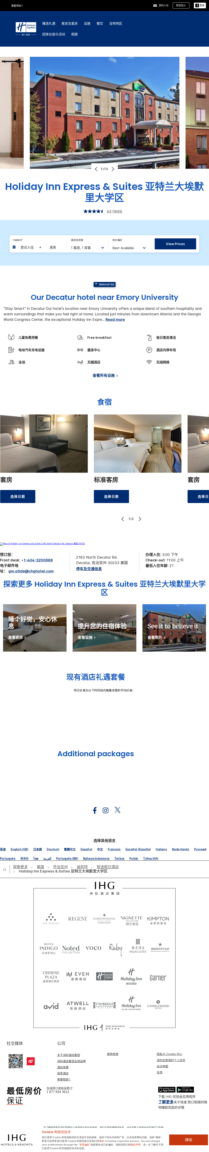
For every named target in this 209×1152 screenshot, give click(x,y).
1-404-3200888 (38, 560)
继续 (188, 1140)
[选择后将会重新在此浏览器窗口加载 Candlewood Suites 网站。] (158, 1005)
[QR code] (16, 1061)
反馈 (159, 1072)
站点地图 (162, 1066)
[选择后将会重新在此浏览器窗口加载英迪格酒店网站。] (49, 948)
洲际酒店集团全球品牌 (71, 1061)
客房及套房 (69, 23)
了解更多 (166, 1102)
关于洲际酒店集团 (68, 1055)
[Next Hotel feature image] (112, 169)
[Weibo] (31, 1061)
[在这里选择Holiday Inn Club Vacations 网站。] (131, 1005)
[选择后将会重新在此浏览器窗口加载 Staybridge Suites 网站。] (104, 1005)
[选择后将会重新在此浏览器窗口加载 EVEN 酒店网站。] (78, 976)
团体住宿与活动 (53, 34)
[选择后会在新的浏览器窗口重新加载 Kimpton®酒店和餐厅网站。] (158, 918)
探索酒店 (63, 1073)
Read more (115, 319)
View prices (175, 244)
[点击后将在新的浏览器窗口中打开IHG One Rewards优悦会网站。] (104, 1028)
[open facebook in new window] (93, 810)
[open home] (6, 869)
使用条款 (112, 1054)
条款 (101, 1140)
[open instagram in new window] (103, 810)
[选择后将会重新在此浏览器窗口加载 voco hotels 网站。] (93, 948)
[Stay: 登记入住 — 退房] (37, 247)
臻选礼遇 (48, 23)
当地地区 (115, 23)
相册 (74, 34)
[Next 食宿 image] (139, 519)
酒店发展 (63, 1067)
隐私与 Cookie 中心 (169, 1054)
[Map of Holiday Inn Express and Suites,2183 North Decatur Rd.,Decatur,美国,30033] (42, 543)
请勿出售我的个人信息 (171, 1060)
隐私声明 (136, 1144)
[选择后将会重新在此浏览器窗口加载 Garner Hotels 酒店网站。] (158, 976)
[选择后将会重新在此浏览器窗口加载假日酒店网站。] (131, 976)
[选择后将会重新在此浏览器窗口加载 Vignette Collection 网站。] (131, 917)
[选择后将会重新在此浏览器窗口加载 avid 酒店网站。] (51, 1005)
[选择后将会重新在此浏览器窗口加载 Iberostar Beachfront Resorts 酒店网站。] (160, 948)
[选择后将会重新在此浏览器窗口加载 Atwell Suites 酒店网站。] (78, 1005)
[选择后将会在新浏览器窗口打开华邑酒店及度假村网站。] (138, 948)
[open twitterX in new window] (115, 810)
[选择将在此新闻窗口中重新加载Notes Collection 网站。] (71, 948)
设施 (87, 23)
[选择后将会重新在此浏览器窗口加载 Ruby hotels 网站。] (116, 948)
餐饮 (100, 23)
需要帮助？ (64, 1079)
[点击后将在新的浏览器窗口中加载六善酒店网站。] (51, 918)
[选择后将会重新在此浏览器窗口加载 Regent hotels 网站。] (78, 918)
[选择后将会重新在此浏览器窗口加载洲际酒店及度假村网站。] (104, 918)
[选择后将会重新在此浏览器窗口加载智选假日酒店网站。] (104, 976)
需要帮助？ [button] (17, 5)
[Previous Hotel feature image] (96, 169)
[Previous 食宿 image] (123, 519)
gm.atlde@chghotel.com (31, 571)
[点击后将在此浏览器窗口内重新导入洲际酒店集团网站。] (104, 888)
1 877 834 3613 (58, 1092)
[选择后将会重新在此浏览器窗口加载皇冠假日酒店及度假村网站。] (51, 976)
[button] (200, 6)
